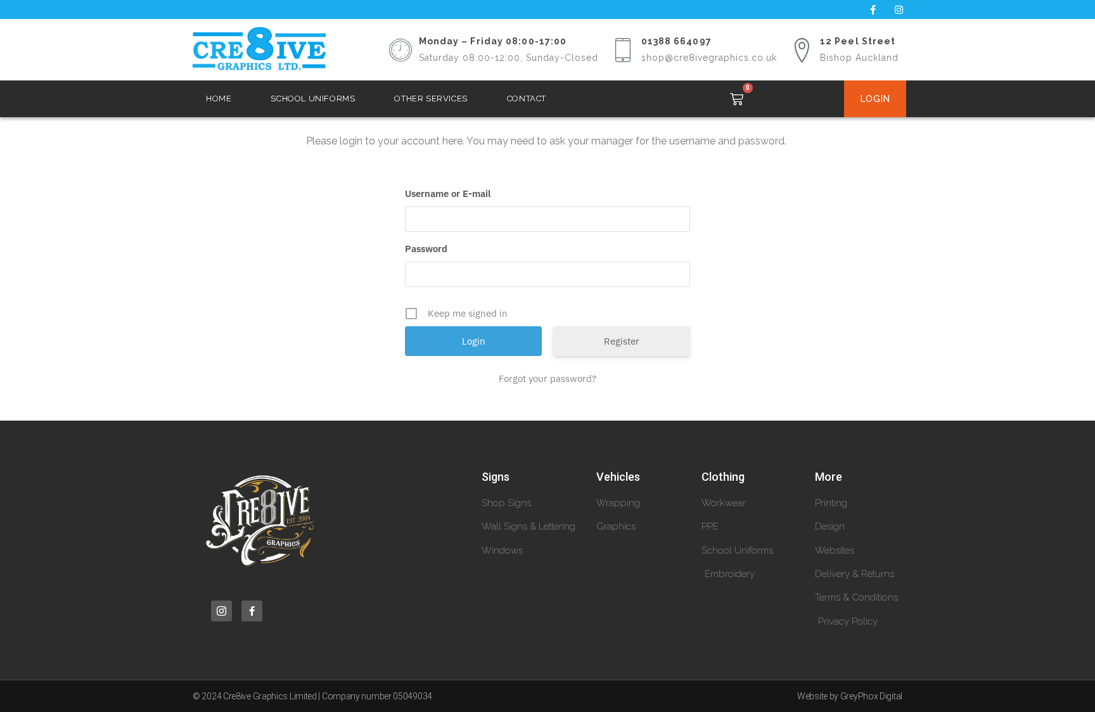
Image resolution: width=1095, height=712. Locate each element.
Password (426, 249)
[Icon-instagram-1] (221, 611)
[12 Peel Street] (802, 50)
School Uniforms (313, 98)
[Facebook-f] (872, 9)
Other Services (430, 98)
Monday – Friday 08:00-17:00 (493, 41)
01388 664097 (676, 41)
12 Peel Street (857, 41)
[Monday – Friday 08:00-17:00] (400, 50)
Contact (526, 98)
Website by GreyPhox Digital (849, 696)
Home (218, 98)
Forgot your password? (547, 378)
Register (621, 341)
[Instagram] (898, 9)
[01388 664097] (623, 50)
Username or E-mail (447, 194)
